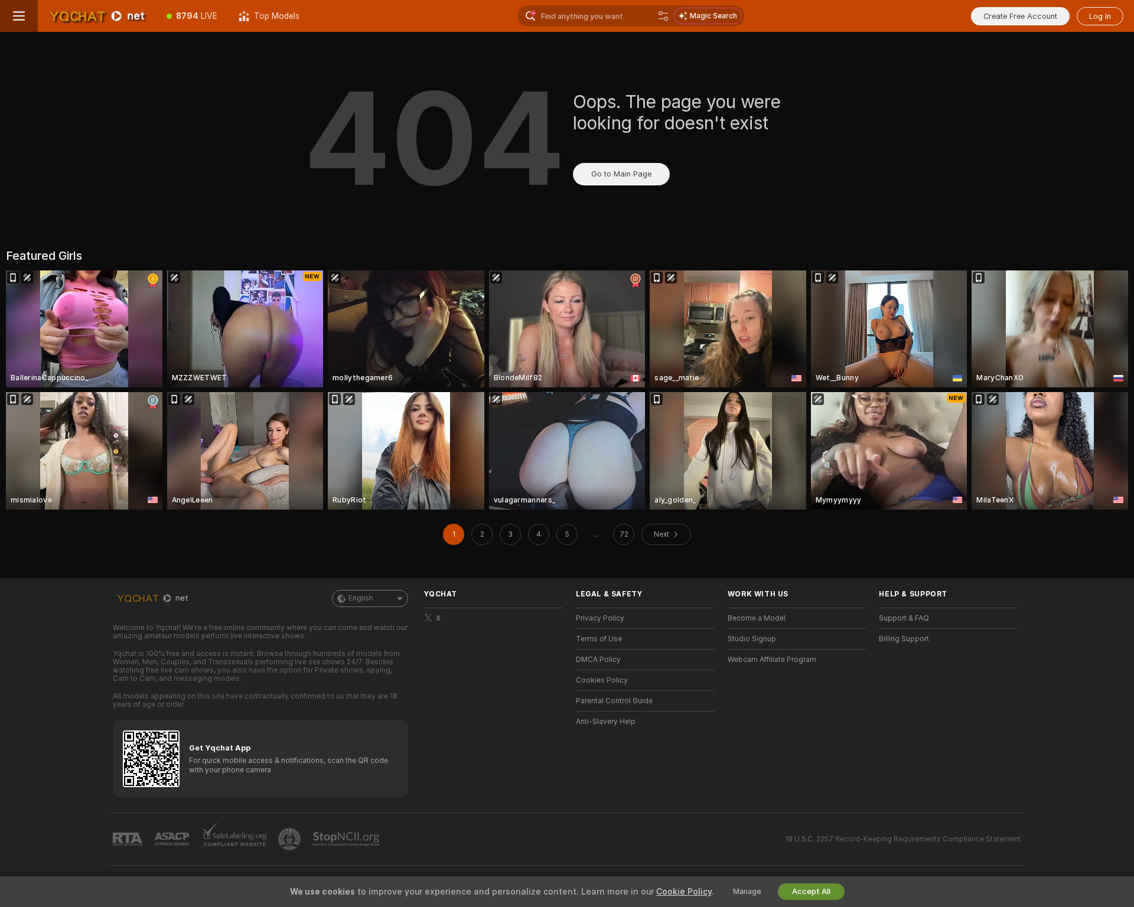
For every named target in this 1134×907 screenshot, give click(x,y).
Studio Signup (752, 639)
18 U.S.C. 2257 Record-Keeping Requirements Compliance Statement (903, 839)
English (360, 598)
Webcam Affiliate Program (772, 659)
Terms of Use (599, 639)
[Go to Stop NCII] (347, 839)
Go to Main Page (621, 173)
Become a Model (757, 618)
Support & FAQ (904, 618)
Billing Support (904, 639)
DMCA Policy (598, 659)
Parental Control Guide (614, 701)
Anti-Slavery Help (606, 721)
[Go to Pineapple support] (290, 839)
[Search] (663, 16)
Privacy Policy (600, 618)
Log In (1100, 16)
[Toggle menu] (19, 16)
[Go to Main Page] (97, 16)
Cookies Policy (602, 680)
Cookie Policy (684, 891)
